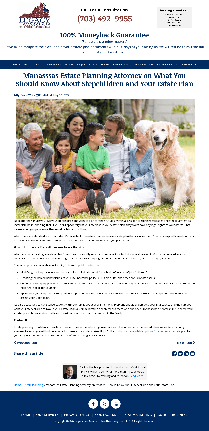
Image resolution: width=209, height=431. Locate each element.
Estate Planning (33, 385)
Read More (136, 376)
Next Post (185, 343)
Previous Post (26, 343)
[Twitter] (180, 353)
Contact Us (188, 64)
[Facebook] (174, 353)
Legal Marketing (137, 415)
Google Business (172, 415)
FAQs (80, 64)
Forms (93, 64)
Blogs (105, 64)
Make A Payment (142, 64)
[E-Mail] (192, 353)
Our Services (51, 64)
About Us (30, 64)
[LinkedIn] (186, 353)
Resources (120, 64)
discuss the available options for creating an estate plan (152, 331)
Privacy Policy (77, 415)
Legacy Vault (166, 64)
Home (16, 64)
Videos (69, 64)
